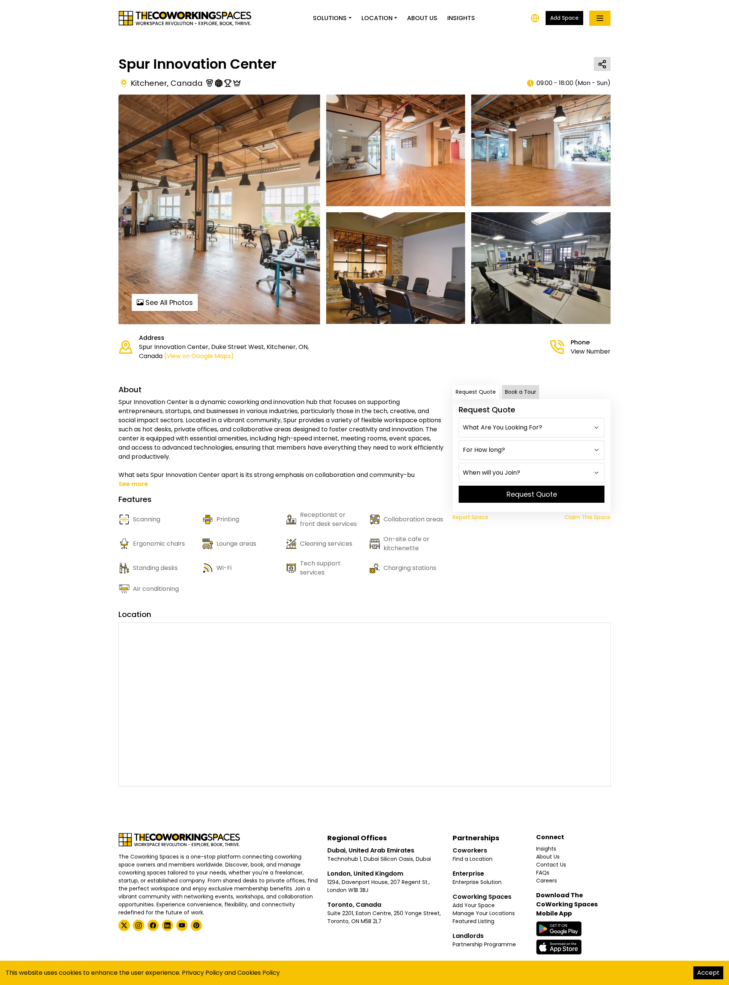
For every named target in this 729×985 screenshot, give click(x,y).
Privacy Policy (202, 972)
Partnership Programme (484, 944)
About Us (422, 18)
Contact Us (551, 864)
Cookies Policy (258, 972)
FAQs (542, 872)
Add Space (564, 18)
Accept (708, 972)
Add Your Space (474, 905)
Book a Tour (520, 392)
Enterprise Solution (477, 882)
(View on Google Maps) (199, 356)
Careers (546, 880)
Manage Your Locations (484, 913)
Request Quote (476, 392)
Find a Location (472, 859)
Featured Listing (473, 921)
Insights (461, 18)
